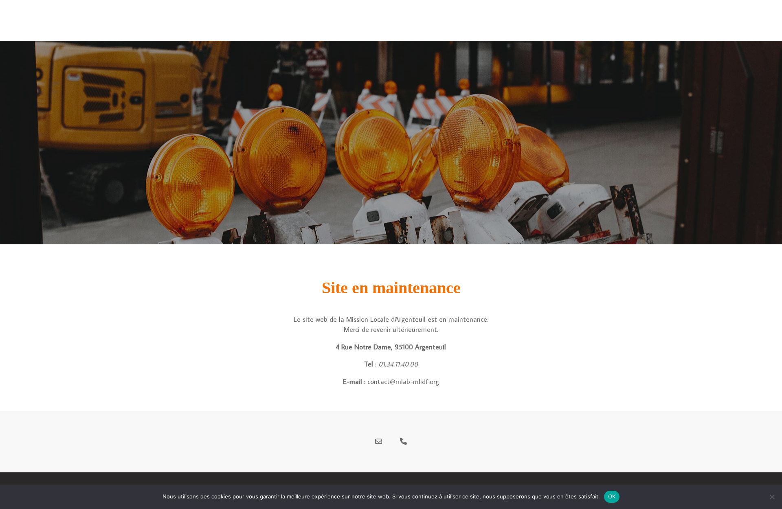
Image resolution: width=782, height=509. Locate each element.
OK (612, 496)
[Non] (772, 497)
